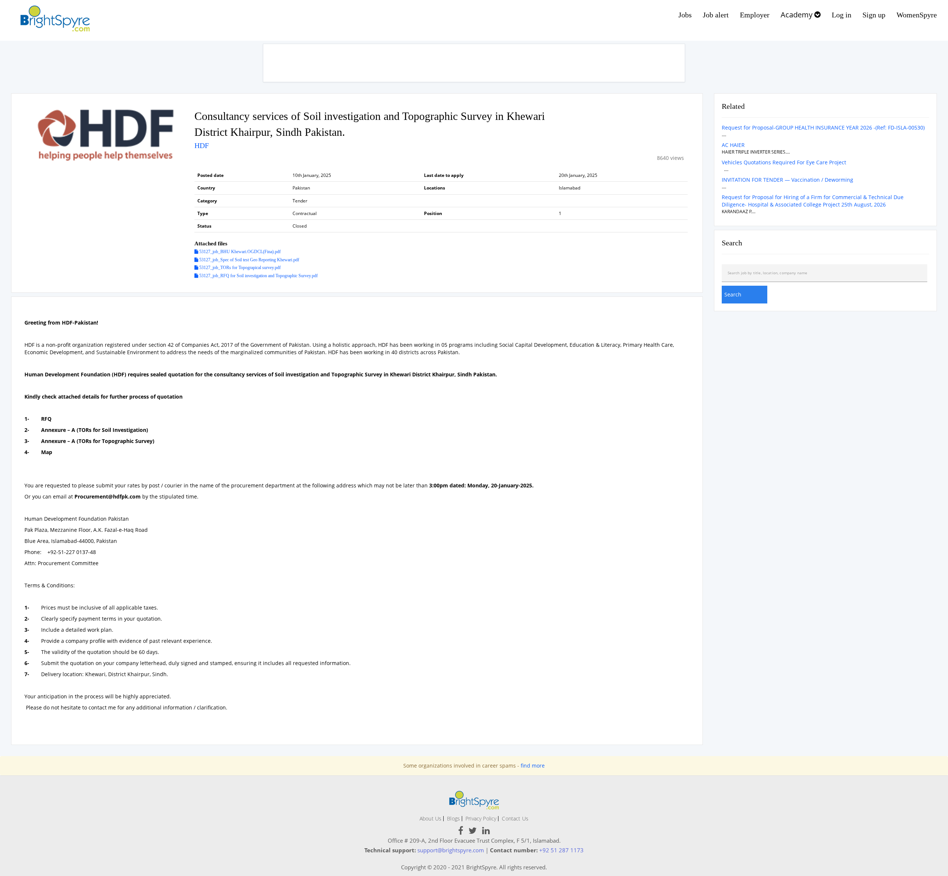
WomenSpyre (917, 15)
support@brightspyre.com (450, 850)
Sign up (873, 15)
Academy (797, 15)
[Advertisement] (474, 63)
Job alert (716, 15)
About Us (430, 818)
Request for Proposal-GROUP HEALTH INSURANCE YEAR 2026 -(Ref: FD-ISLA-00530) (823, 127)
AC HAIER (733, 144)
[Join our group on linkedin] (486, 831)
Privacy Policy (480, 818)
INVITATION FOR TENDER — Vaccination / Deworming (787, 179)
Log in (841, 15)
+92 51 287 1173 (561, 850)
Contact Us (515, 818)
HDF (201, 145)
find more (533, 765)
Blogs (453, 818)
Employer (755, 15)
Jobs (685, 15)
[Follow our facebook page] (460, 831)
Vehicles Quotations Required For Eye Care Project (784, 162)
